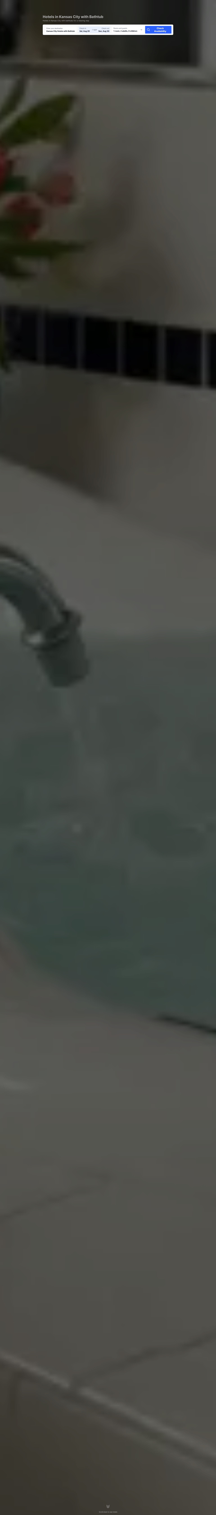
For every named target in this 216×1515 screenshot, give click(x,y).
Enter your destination (54, 28)
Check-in (83, 28)
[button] (197, 4)
